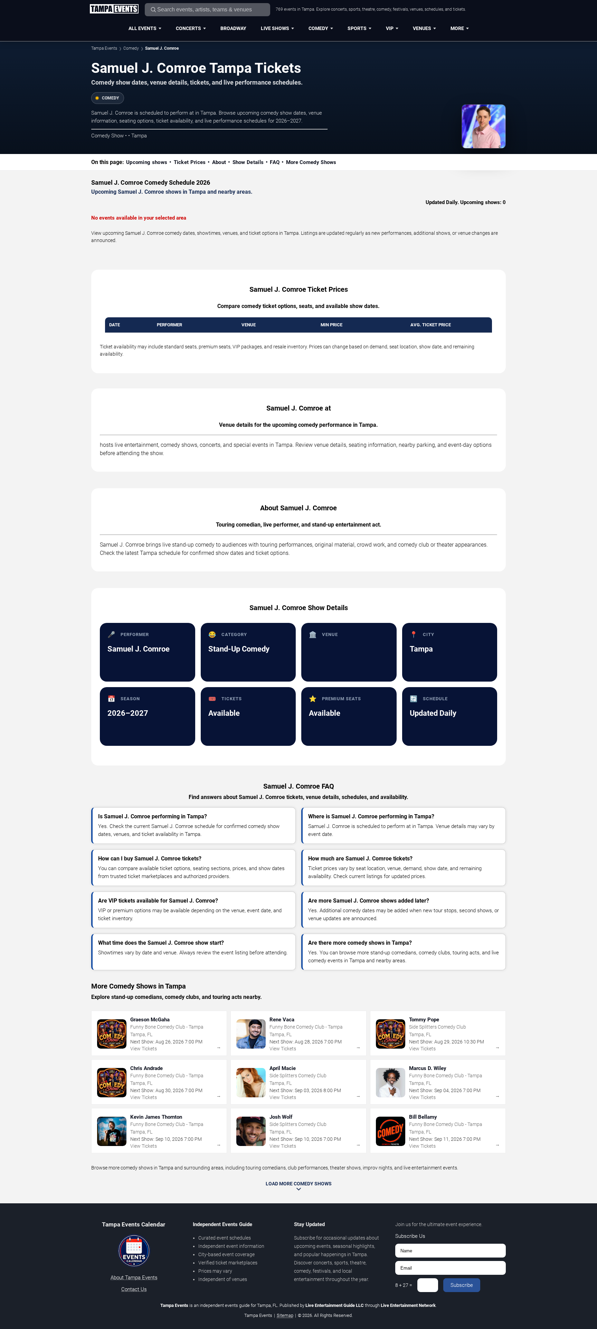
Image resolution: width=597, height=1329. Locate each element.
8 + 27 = (403, 1285)
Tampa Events (104, 48)
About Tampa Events (134, 1277)
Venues (422, 28)
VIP (390, 28)
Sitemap (285, 1315)
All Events (143, 28)
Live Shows (275, 28)
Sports (357, 28)
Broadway (233, 28)
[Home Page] (114, 9)
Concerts (188, 28)
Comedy (318, 28)
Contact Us (134, 1289)
